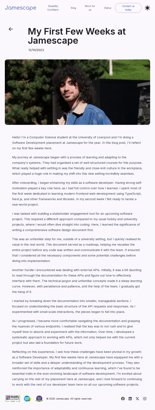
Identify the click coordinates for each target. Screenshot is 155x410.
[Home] (20, 8)
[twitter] (137, 398)
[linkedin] (130, 398)
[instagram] (145, 398)
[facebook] (123, 398)
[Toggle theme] (147, 8)
